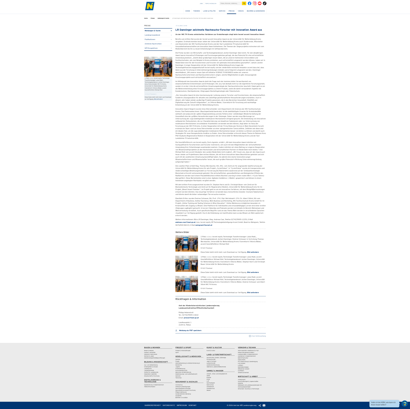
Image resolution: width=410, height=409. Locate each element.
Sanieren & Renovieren (150, 354)
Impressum (182, 405)
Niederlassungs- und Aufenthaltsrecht (186, 374)
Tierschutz (178, 378)
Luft (208, 381)
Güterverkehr (241, 359)
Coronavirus (179, 385)
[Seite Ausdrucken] (264, 406)
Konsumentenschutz (181, 370)
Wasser (209, 390)
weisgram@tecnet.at (203, 225)
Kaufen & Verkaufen (149, 352)
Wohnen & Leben (149, 356)
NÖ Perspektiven (151, 48)
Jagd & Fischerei (211, 361)
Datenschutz (169, 405)
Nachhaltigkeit (211, 383)
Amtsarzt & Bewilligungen (182, 386)
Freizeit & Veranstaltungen (182, 350)
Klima (208, 379)
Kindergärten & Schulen (151, 367)
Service (222, 11)
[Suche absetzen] (244, 3)
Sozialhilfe (178, 395)
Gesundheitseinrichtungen (183, 388)
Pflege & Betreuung (181, 392)
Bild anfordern (158, 99)
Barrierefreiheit (153, 405)
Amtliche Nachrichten (153, 44)
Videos (241, 11)
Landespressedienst (152, 35)
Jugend (177, 367)
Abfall (208, 375)
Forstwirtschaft (211, 359)
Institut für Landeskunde (151, 372)
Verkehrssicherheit (243, 372)
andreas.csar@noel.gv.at (185, 222)
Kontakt (192, 405)
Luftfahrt (240, 365)
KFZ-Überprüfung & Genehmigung (248, 361)
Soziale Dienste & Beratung (183, 394)
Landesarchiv (148, 368)
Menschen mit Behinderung (183, 372)
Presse (232, 11)
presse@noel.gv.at (191, 318)
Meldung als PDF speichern (190, 330)
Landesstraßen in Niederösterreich (248, 354)
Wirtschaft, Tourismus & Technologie (248, 389)
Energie (209, 377)
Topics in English (210, 3)
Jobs (201, 3)
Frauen (177, 361)
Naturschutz (210, 385)
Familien (177, 359)
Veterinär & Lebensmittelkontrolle (216, 367)
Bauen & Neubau (149, 350)
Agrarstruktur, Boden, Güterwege (216, 357)
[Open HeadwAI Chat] (404, 403)
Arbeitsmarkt (241, 379)
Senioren (178, 376)
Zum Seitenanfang (258, 336)
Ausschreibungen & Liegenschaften (248, 381)
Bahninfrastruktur (243, 358)
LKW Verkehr (241, 363)
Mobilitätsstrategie (243, 367)
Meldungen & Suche (163, 18)
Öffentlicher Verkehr (243, 369)
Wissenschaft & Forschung (151, 376)
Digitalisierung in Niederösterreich (154, 385)
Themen (196, 11)
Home (187, 11)
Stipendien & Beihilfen (150, 374)
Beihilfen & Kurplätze (181, 397)
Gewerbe (240, 383)
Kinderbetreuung (180, 368)
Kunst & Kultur (211, 350)
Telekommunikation (149, 386)
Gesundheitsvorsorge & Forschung (185, 390)
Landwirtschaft (211, 363)
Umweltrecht (210, 386)
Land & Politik (209, 11)
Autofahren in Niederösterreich (247, 356)
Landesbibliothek (149, 370)
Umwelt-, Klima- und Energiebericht (217, 374)
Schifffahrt (241, 370)
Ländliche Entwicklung (213, 365)
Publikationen (150, 39)
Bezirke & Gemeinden (256, 11)
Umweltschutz (211, 388)
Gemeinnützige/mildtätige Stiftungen (154, 358)
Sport (177, 352)
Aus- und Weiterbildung (151, 365)
